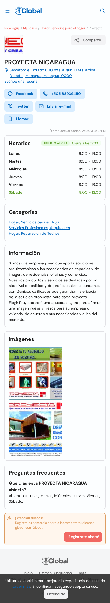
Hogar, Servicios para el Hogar (35, 222)
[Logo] (28, 10)
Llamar (22, 118)
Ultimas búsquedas (55, 573)
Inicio (28, 573)
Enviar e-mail (59, 106)
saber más (21, 586)
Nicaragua (12, 28)
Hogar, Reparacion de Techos (34, 233)
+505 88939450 (66, 93)
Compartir (92, 40)
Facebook (24, 93)
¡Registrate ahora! (83, 536)
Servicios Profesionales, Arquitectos (39, 227)
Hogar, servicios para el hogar (63, 28)
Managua (30, 28)
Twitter (22, 106)
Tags (82, 573)
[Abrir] (7, 10)
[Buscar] (102, 10)
